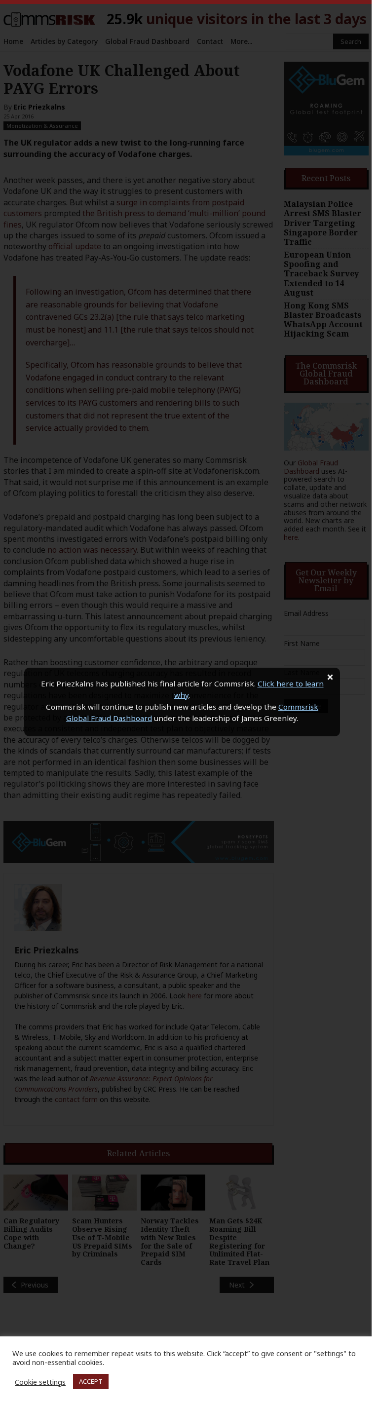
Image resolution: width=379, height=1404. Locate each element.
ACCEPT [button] (91, 1381)
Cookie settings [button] (40, 1381)
